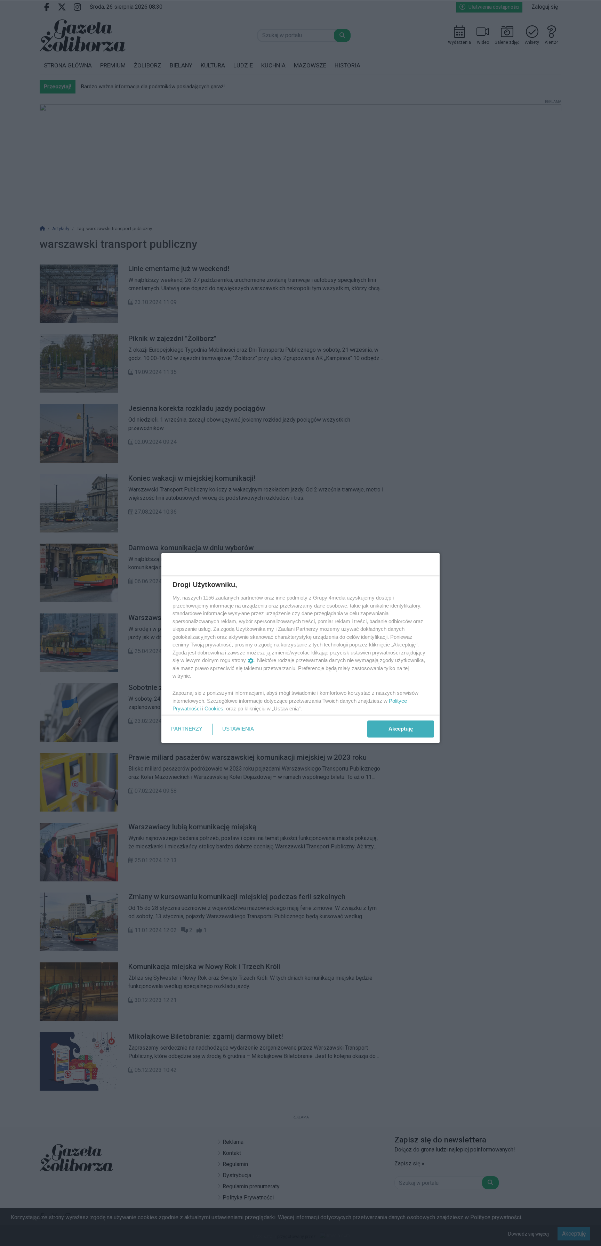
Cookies (214, 708)
